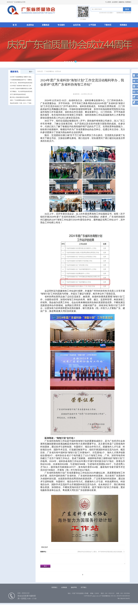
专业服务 (61, 25)
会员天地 (76, 25)
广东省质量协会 (49, 71)
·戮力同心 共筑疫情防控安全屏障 (19, 97)
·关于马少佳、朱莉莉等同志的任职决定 (21, 82)
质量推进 (45, 25)
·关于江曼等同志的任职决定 (18, 94)
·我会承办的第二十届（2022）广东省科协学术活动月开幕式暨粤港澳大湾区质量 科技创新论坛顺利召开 (21, 103)
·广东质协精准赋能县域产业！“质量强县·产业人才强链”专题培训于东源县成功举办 (21, 80)
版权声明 (74, 587)
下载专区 (107, 25)
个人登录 (108, 2)
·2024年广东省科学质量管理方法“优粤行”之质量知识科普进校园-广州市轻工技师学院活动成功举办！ (21, 88)
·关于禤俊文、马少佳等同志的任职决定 (21, 91)
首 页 (15, 25)
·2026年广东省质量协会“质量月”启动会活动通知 (21, 77)
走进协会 (30, 25)
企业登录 (115, 2)
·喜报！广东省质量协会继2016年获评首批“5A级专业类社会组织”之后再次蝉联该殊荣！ (21, 100)
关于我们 (83, 587)
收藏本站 (121, 2)
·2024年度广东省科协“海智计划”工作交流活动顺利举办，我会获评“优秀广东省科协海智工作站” (21, 86)
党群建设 (123, 25)
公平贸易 (92, 25)
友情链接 (64, 587)
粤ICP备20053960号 (124, 598)
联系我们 (128, 2)
